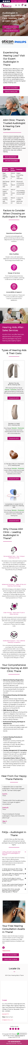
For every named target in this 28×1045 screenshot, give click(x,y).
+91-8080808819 (14, 1042)
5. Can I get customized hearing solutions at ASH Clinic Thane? (13, 885)
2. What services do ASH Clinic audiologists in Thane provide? (12, 869)
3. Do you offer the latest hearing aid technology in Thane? (13, 874)
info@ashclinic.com (7, 1020)
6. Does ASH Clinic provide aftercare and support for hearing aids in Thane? (11, 890)
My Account (16, 5)
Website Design (19, 1035)
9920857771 (5, 1014)
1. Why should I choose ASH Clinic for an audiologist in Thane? (11, 853)
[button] (10, 26)
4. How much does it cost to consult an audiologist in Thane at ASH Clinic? (12, 880)
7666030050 (6, 951)
